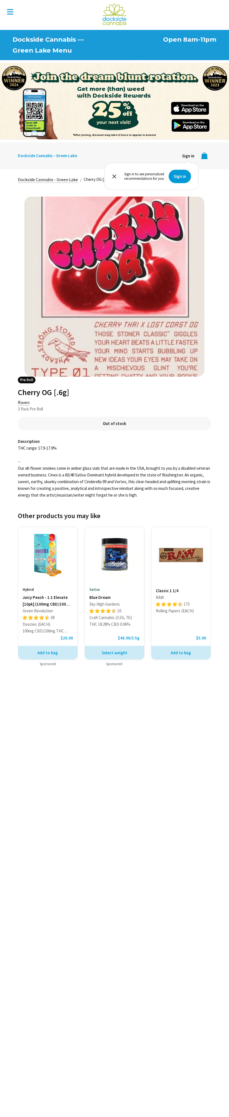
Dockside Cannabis (114, 14)
